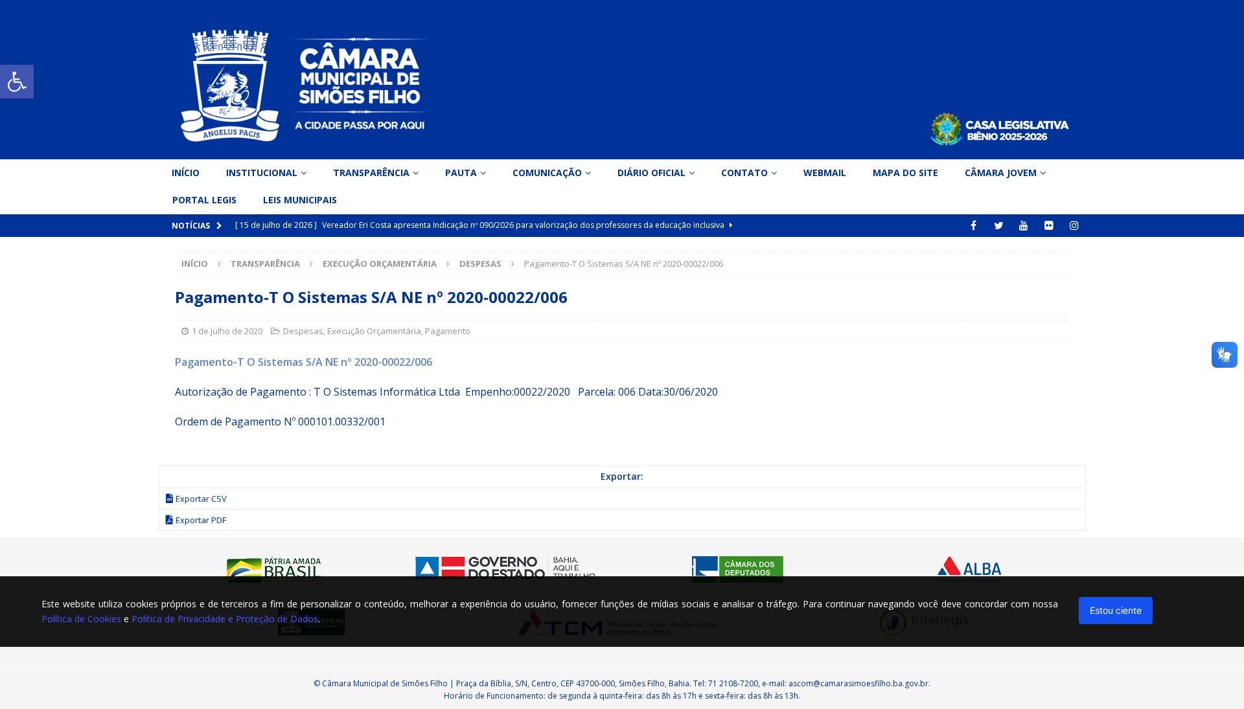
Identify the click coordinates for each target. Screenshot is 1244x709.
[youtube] (1024, 225)
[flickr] (1049, 225)
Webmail (824, 172)
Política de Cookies (81, 619)
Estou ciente (1116, 610)
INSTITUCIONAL (261, 172)
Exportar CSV (201, 498)
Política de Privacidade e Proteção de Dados (225, 619)
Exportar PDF (201, 520)
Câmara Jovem (1001, 172)
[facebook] (973, 225)
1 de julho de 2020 (227, 331)
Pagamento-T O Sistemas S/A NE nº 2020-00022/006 (303, 362)
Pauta (461, 172)
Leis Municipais (300, 200)
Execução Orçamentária (380, 263)
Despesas (303, 331)
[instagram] (1074, 225)
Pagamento (447, 331)
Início (186, 172)
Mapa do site (905, 172)
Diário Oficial (651, 172)
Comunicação (547, 172)
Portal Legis (204, 200)
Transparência (371, 172)
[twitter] (998, 225)
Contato (744, 172)
